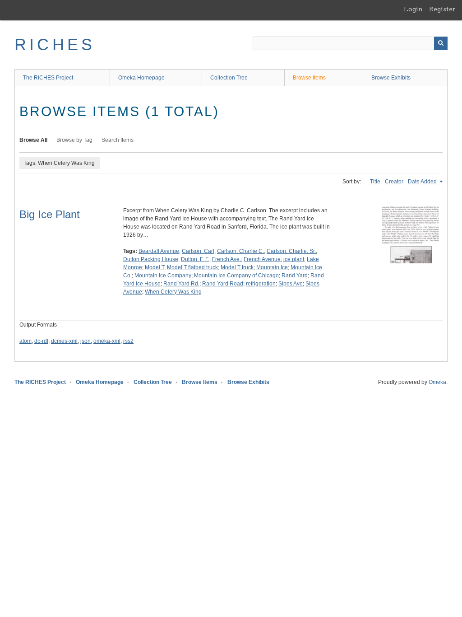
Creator (394, 181)
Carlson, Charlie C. (240, 251)
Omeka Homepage (141, 78)
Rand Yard (295, 275)
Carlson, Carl (198, 251)
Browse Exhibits (391, 78)
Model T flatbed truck (192, 267)
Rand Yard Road (222, 283)
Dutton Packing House (150, 259)
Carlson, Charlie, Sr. (291, 251)
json (85, 341)
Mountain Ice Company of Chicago (236, 275)
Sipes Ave (290, 283)
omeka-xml (106, 341)
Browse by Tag (74, 140)
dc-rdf (41, 341)
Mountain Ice (272, 267)
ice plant (293, 259)
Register (442, 9)
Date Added (423, 181)
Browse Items (309, 78)
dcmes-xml (64, 341)
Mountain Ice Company (162, 275)
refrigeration (261, 283)
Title (375, 181)
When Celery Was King (173, 292)
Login (413, 9)
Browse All (33, 140)
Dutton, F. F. (195, 259)
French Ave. (226, 259)
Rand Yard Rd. (181, 283)
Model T (154, 267)
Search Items (118, 140)
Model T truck (237, 267)
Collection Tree (229, 78)
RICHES (54, 44)
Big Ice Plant (49, 214)
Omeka (437, 382)
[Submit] (441, 43)
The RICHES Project (48, 78)
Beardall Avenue (159, 251)
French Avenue (262, 259)
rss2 (128, 341)
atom (25, 341)
